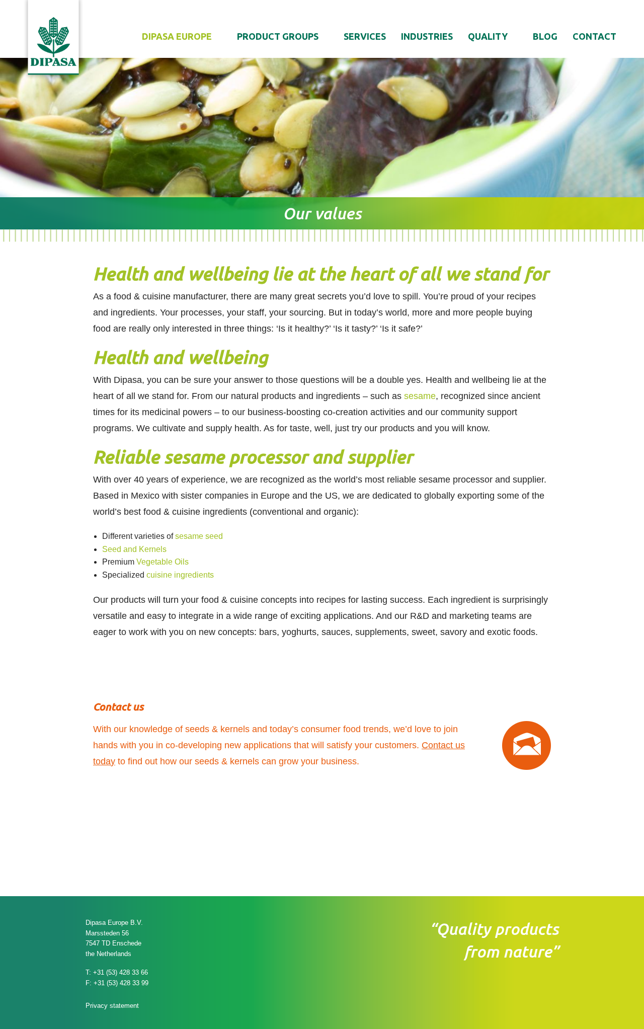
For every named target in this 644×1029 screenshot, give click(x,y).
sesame (420, 396)
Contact (594, 36)
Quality (488, 36)
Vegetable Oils (162, 562)
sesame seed (199, 536)
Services (365, 36)
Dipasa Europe (177, 36)
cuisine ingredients (180, 575)
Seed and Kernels (134, 549)
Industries (427, 36)
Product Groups (277, 36)
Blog (545, 36)
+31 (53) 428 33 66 (120, 972)
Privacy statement (112, 1005)
